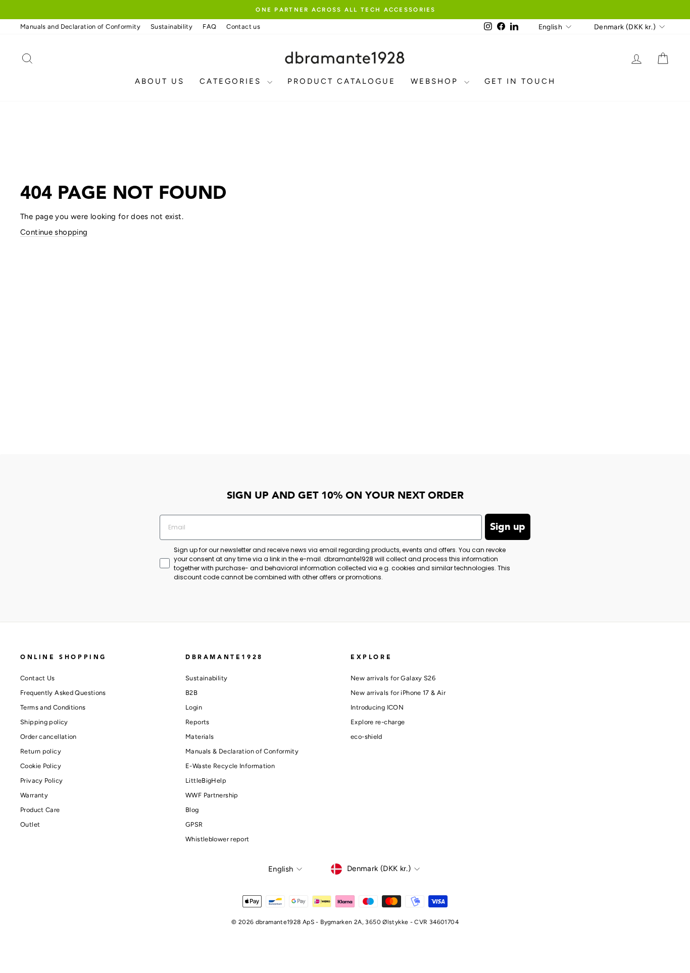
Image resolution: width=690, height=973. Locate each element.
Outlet (30, 824)
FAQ (209, 26)
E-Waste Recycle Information (230, 766)
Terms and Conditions (53, 707)
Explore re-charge (378, 722)
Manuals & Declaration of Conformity (242, 751)
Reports (197, 722)
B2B (191, 692)
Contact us (243, 26)
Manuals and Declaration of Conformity (80, 26)
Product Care (40, 810)
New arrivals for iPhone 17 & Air (398, 692)
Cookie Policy (40, 766)
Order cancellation (48, 736)
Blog (192, 810)
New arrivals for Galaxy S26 (393, 678)
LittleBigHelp (205, 780)
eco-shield (366, 736)
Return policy (40, 751)
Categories (232, 81)
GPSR (194, 824)
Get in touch (520, 81)
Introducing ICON (377, 707)
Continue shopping (53, 232)
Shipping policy (44, 722)
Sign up (507, 527)
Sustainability (171, 26)
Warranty (34, 795)
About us (159, 81)
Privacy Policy (41, 780)
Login (193, 707)
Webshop (436, 81)
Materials (199, 736)
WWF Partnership (211, 795)
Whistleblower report (217, 839)
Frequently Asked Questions (63, 692)
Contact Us (37, 678)
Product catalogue (341, 81)
